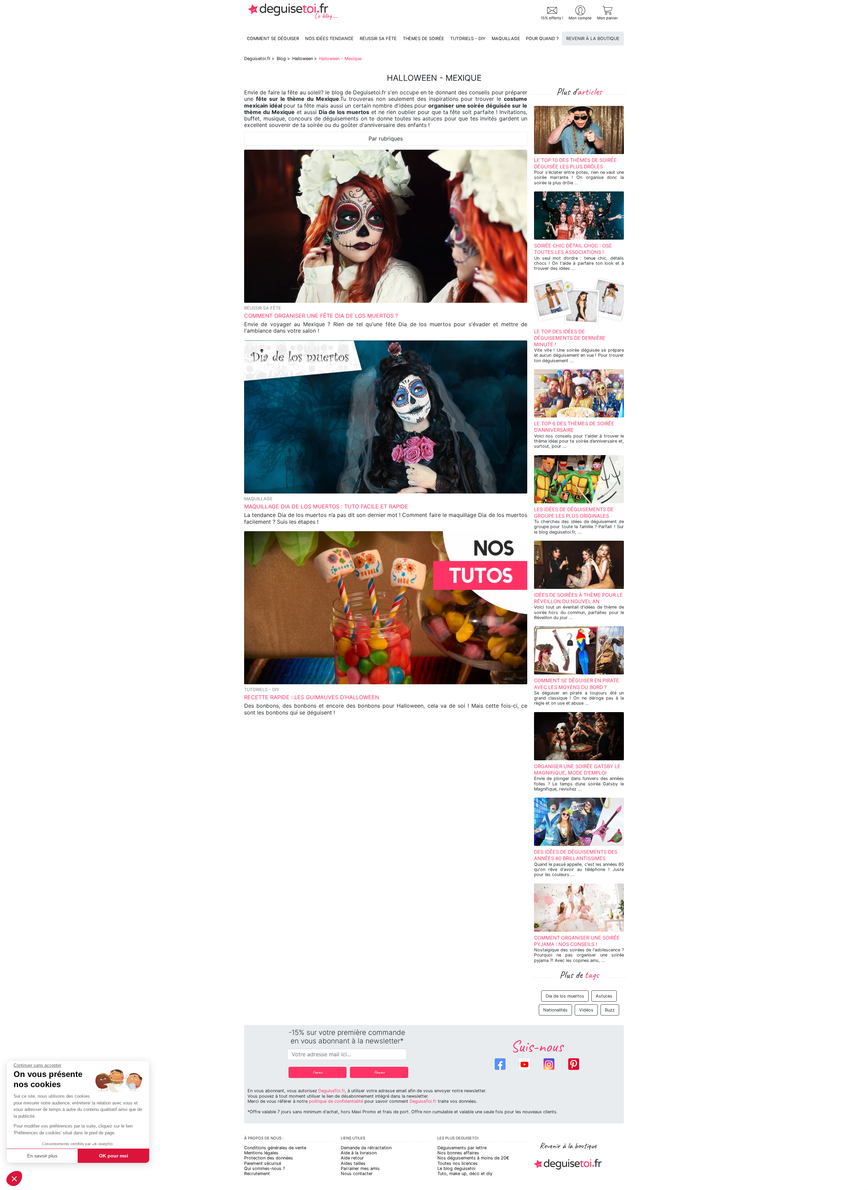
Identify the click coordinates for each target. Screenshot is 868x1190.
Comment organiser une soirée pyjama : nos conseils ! (577, 941)
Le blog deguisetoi (456, 1168)
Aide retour (352, 1157)
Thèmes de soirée (423, 38)
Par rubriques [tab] (386, 138)
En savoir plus (42, 1155)
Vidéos (586, 1009)
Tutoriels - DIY (468, 38)
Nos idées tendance (329, 38)
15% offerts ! (552, 18)
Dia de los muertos (565, 996)
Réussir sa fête (378, 38)
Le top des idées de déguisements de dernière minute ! (570, 338)
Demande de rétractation (366, 1147)
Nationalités (555, 1009)
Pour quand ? (542, 38)
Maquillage (506, 38)
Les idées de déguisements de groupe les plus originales (574, 512)
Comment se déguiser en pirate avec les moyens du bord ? (576, 683)
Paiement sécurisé (262, 1163)
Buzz (610, 1009)
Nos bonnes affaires (458, 1152)
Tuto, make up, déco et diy (464, 1173)
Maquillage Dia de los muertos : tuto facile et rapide (326, 506)
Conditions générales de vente (275, 1147)
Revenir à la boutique (592, 38)
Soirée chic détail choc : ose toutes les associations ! (573, 249)
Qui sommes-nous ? (264, 1168)
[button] (14, 1178)
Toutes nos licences (457, 1163)
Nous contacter (357, 1173)
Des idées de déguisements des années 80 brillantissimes (575, 855)
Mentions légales (261, 1152)
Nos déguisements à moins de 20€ (473, 1157)
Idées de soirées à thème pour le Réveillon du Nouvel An (578, 598)
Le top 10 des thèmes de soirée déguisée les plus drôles (575, 163)
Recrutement (257, 1173)
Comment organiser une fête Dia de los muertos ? (321, 315)
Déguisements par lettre (462, 1147)
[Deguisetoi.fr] (293, 13)
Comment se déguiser (273, 38)
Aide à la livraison (359, 1152)
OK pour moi (113, 1155)
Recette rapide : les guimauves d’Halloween (311, 697)
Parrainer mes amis (360, 1168)
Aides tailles (353, 1163)
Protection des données (268, 1157)
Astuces (604, 996)
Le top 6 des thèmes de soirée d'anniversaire (574, 427)
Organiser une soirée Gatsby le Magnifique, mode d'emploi (577, 769)
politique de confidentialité (336, 1101)
